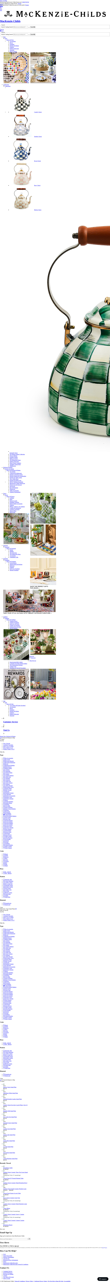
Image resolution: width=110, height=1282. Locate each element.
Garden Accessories (15, 625)
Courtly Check (38, 112)
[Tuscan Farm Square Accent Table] (4, 1192)
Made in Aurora (14, 458)
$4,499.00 (5, 1180)
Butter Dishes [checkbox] (8, 768)
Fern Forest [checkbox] (8, 888)
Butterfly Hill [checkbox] (8, 879)
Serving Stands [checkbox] (9, 824)
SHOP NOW (25, 2)
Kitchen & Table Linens (16, 477)
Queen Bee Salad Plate (9, 1140)
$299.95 (5, 1199)
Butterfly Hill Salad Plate (9, 1111)
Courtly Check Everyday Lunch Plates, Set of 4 (15, 1105)
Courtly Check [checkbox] (8, 882)
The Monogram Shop (15, 460)
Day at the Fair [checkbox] (8, 884)
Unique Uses (13, 666)
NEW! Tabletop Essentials (16, 482)
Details (19, 3)
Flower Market (13, 455)
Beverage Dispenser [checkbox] (10, 762)
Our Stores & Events (8, 1277)
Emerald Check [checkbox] (9, 885)
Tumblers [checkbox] (7, 843)
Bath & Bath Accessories (16, 503)
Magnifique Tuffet (7, 1168)
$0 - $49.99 (8, 872)
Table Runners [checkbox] (8, 837)
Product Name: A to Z (8, 749)
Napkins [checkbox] (7, 804)
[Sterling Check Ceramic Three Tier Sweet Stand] (4, 1171)
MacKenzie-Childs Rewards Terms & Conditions (15, 1264)
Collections (6, 84)
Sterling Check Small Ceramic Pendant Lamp (14, 1189)
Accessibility (67, 1281)
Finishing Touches (14, 502)
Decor (11, 43)
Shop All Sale (9, 704)
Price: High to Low (8, 747)
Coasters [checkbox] (7, 774)
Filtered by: (3, 909)
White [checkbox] (6, 855)
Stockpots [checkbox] (7, 833)
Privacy (106, 1247)
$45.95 (5, 1112)
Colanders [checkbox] (7, 778)
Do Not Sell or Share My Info (55, 1281)
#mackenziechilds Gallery (16, 662)
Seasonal (12, 50)
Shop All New (10, 40)
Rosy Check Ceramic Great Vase (11, 1198)
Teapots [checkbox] (7, 840)
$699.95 (5, 1173)
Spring (11, 550)
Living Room (13, 563)
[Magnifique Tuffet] (4, 1166)
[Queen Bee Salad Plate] (4, 1138)
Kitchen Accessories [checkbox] (10, 795)
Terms (103, 1247)
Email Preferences (7, 1272)
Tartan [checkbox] (6, 895)
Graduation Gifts (14, 557)
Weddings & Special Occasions (18, 668)
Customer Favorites (8, 745)
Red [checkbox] (6, 862)
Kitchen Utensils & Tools (16, 474)
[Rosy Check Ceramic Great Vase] (4, 1196)
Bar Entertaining (14, 487)
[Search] (29, 27)
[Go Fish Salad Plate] (4, 1143)
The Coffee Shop (14, 479)
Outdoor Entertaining (15, 492)
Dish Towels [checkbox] (8, 790)
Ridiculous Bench (7, 1225)
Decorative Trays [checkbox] (9, 787)
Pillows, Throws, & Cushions (17, 506)
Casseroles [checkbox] (7, 771)
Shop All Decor (10, 496)
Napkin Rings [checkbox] (8, 803)
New (4, 37)
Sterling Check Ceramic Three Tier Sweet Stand (15, 1172)
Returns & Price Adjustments (10, 1260)
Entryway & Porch (14, 624)
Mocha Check (37, 210)
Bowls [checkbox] (6, 764)
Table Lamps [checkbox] (8, 836)
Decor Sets (12, 512)
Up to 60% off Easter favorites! (18, 705)
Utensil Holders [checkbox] (9, 845)
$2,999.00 (5, 1194)
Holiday (12, 551)
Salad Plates (12, 909)
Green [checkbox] (6, 860)
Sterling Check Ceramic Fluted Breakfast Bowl (15, 1183)
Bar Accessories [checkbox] (9, 758)
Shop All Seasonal (11, 548)
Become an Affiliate (8, 1274)
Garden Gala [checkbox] (8, 889)
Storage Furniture (14, 570)
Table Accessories (14, 490)
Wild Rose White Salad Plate (10, 1093)
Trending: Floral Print (15, 464)
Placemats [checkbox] (7, 811)
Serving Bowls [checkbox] (8, 820)
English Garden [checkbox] (9, 887)
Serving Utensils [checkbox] (9, 827)
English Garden (14, 457)
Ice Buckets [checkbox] (8, 794)
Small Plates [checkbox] (8, 830)
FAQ (4, 1254)
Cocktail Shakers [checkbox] (9, 775)
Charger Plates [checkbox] (8, 772)
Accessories (13, 41)
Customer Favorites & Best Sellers (18, 663)
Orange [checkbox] (7, 861)
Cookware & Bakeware (16, 473)
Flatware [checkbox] (7, 791)
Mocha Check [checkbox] (8, 892)
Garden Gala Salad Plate (9, 1129)
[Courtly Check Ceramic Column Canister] (4, 1219)
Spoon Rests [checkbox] (8, 832)
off (0, 738)
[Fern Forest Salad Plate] (4, 1149)
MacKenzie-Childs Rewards (10, 1263)
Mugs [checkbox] (6, 800)
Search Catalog (5, 27)
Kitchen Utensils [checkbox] (9, 798)
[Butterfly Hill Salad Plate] (4, 1108)
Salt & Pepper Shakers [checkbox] (10, 816)
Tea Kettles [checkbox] (8, 839)
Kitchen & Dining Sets (15, 480)
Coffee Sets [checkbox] (8, 777)
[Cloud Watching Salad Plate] (4, 1155)
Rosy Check (37, 185)
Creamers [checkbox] (7, 784)
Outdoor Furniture (14, 622)
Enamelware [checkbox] (8, 903)
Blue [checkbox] (6, 858)
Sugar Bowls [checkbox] (8, 835)
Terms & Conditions (20, 1281)
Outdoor (12, 47)
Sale (4, 701)
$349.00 (11, 1190)
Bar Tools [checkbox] (7, 759)
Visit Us (6, 730)
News (4, 1261)
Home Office (13, 511)
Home (1, 736)
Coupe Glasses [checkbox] (8, 782)
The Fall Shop (13, 553)
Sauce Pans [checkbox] (8, 817)
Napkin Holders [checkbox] (9, 801)
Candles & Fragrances (15, 508)
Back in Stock (13, 51)
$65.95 (5, 1088)
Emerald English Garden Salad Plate (12, 1099)
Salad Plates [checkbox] (8, 814)
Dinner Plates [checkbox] (8, 788)
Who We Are (32, 660)
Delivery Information (8, 1257)
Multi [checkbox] (6, 865)
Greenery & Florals (14, 509)
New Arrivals (6, 743)
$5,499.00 (5, 1226)
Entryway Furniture (15, 568)
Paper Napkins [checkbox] (8, 807)
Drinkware (12, 489)
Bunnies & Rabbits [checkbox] (10, 765)
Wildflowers (13, 466)
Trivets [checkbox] (6, 842)
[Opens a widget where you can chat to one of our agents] (102, 1279)
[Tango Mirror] (4, 1207)
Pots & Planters (13, 628)
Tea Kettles (12, 471)
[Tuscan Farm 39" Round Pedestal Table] (4, 1177)
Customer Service (10, 722)
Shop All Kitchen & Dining (13, 470)
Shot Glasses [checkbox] (8, 829)
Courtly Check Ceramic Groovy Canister (13, 1214)
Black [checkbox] (6, 854)
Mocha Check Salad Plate (9, 1087)
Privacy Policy (29, 1281)
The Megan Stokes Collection (17, 454)
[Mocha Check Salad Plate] (4, 1084)
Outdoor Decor (13, 621)
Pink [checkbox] (6, 864)
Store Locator (6, 1278)
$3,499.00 (5, 1210)
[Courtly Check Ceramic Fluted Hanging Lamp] (4, 1202)
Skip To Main (3, 0)
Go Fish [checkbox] (7, 891)
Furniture (12, 44)
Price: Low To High (8, 746)
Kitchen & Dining (14, 45)
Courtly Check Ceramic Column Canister (13, 1220)
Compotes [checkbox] (7, 780)
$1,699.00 (5, 1169)
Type (7, 909)
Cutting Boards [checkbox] (9, 785)
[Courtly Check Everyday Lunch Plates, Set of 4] (4, 1102)
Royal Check (37, 161)
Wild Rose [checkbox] (7, 897)
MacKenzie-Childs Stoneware (17, 483)
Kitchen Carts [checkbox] (8, 797)
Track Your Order (7, 1255)
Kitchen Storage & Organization (18, 476)
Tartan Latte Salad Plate (9, 1134)
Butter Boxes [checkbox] (8, 767)
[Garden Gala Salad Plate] (4, 1126)
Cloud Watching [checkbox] (9, 881)
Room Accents (13, 501)
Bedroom (12, 566)
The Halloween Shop (15, 554)
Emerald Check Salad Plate (10, 1123)
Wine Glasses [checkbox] (8, 848)
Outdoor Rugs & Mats (15, 627)
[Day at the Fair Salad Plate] (4, 1114)
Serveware (12, 486)
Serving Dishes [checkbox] (9, 822)
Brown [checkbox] (6, 857)
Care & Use (6, 1258)
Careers (5, 1275)
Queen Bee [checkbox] (8, 894)
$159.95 (5, 1184)
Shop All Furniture (11, 561)
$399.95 (5, 1216)
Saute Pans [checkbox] (7, 819)
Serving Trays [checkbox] (8, 826)
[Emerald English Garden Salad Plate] (4, 1096)
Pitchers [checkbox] (7, 810)
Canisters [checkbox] (7, 769)
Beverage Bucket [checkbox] (9, 761)
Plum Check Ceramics (15, 463)
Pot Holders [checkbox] (8, 813)
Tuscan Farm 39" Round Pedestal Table (13, 1178)
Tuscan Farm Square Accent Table (12, 1193)
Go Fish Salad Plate (8, 1146)
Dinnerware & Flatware (16, 485)
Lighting (12, 498)
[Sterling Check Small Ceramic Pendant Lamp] (4, 1186)
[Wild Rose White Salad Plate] (4, 1090)
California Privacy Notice (40, 1281)
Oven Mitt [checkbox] (7, 806)
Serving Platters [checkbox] (9, 823)
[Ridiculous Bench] (4, 1223)
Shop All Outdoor (11, 619)
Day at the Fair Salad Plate (10, 1117)
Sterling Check (38, 136)
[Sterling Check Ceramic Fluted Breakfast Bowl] (4, 1181)
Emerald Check (14, 453)
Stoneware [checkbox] (7, 904)
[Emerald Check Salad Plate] (4, 1120)
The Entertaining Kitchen (16, 665)
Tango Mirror (6, 1208)
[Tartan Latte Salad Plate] (4, 1132)
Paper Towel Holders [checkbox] (10, 809)
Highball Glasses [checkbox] (9, 793)
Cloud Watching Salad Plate (10, 1158)
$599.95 (5, 1190)
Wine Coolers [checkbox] (8, 846)
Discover (31, 656)
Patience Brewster (14, 48)
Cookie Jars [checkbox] (8, 781)
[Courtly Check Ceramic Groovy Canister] (4, 1213)
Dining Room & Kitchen (16, 564)
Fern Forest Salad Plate (9, 1152)
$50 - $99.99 (8, 873)
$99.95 (5, 1106)
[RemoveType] (16, 909)
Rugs (11, 499)
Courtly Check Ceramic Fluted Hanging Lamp (15, 1204)
